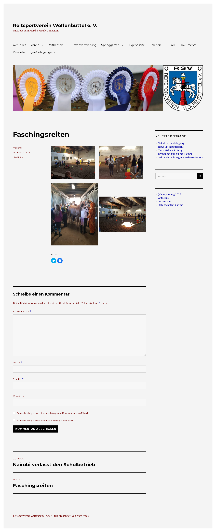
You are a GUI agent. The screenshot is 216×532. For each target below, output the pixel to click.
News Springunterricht (170, 146)
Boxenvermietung (84, 45)
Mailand (17, 147)
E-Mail (18, 379)
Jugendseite (136, 45)
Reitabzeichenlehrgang (171, 143)
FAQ (172, 45)
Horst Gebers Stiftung (170, 150)
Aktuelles (19, 45)
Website (18, 395)
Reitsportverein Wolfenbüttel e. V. (55, 25)
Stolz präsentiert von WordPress (71, 516)
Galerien (155, 45)
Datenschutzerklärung (170, 205)
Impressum (164, 201)
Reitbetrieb (55, 45)
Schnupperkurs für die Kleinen (175, 154)
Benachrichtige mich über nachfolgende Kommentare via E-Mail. (52, 413)
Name (17, 362)
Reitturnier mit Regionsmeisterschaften (180, 157)
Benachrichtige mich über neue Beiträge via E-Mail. (45, 420)
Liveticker (18, 157)
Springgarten (110, 45)
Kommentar (22, 311)
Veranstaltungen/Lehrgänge (32, 52)
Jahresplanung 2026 (169, 194)
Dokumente (188, 45)
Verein (35, 45)
